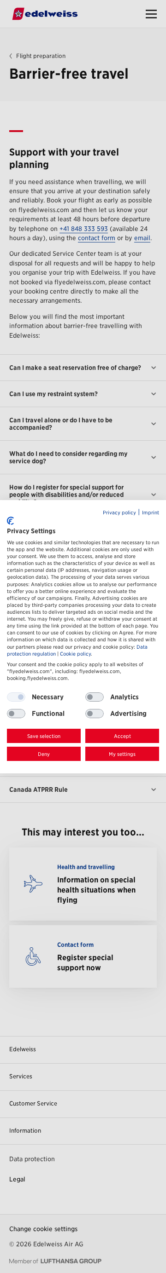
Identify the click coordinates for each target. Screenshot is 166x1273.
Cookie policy (75, 654)
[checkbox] (94, 697)
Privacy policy (119, 513)
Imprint (150, 513)
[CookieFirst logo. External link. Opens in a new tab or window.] (10, 521)
